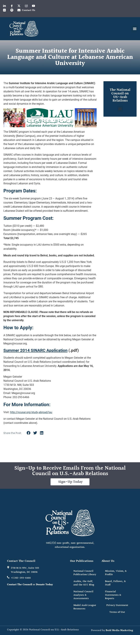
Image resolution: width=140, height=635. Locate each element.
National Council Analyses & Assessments (83, 595)
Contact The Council (19, 584)
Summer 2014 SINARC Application (35, 350)
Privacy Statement (117, 605)
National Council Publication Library (84, 573)
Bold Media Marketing (119, 630)
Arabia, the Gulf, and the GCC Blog (83, 583)
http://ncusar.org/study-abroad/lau (31, 412)
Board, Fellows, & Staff (115, 583)
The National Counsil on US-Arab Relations (120, 95)
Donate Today (44, 584)
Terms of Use (117, 612)
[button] (134, 28)
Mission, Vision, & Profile (116, 573)
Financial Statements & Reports (113, 595)
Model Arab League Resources (84, 607)
